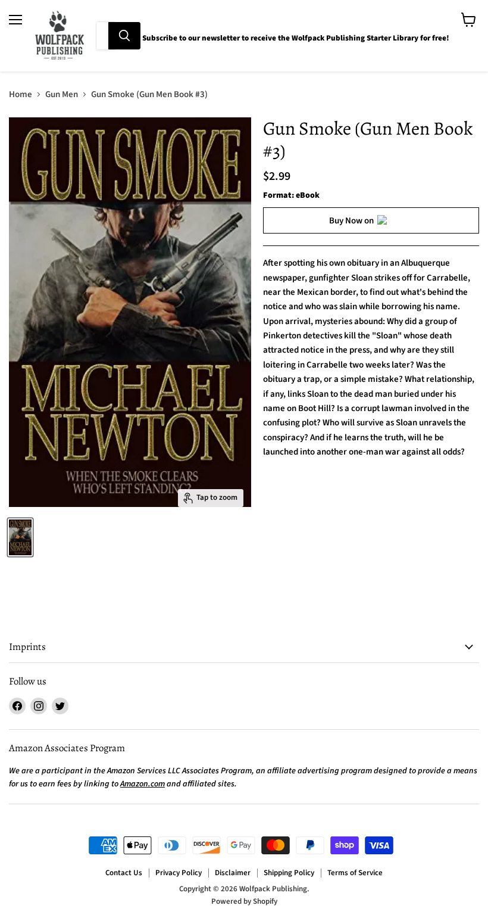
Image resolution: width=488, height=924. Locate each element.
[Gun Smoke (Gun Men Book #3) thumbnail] (20, 537)
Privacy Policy (178, 872)
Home (20, 94)
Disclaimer (233, 872)
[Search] (124, 35)
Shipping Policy (289, 872)
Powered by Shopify (244, 901)
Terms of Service (355, 872)
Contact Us (123, 872)
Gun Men (61, 94)
